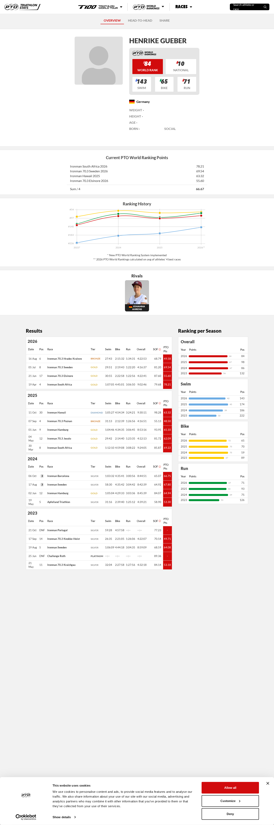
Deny (230, 814)
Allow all (230, 787)
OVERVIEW (112, 20)
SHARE (164, 20)
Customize (227, 800)
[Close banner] (267, 783)
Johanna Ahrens (138, 308)
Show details (62, 817)
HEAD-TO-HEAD (140, 20)
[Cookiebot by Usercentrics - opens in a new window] (26, 817)
